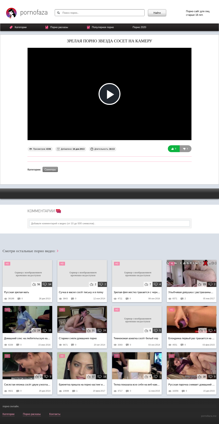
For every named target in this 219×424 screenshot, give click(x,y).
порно (6, 406)
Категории (21, 27)
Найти (157, 12)
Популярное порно (103, 27)
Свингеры (50, 169)
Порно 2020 (139, 27)
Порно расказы (59, 27)
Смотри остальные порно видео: (29, 251)
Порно (189, 11)
